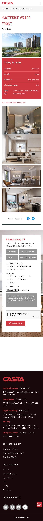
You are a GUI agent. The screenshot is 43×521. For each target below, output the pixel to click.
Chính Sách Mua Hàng (10, 449)
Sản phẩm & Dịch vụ (10, 474)
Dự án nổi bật (7, 478)
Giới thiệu (6, 470)
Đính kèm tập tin (12, 286)
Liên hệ (5, 486)
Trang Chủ (5, 9)
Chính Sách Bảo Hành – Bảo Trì (13, 453)
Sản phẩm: (10, 273)
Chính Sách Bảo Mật (10, 457)
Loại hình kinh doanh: (14, 263)
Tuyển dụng (7, 490)
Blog (4, 482)
